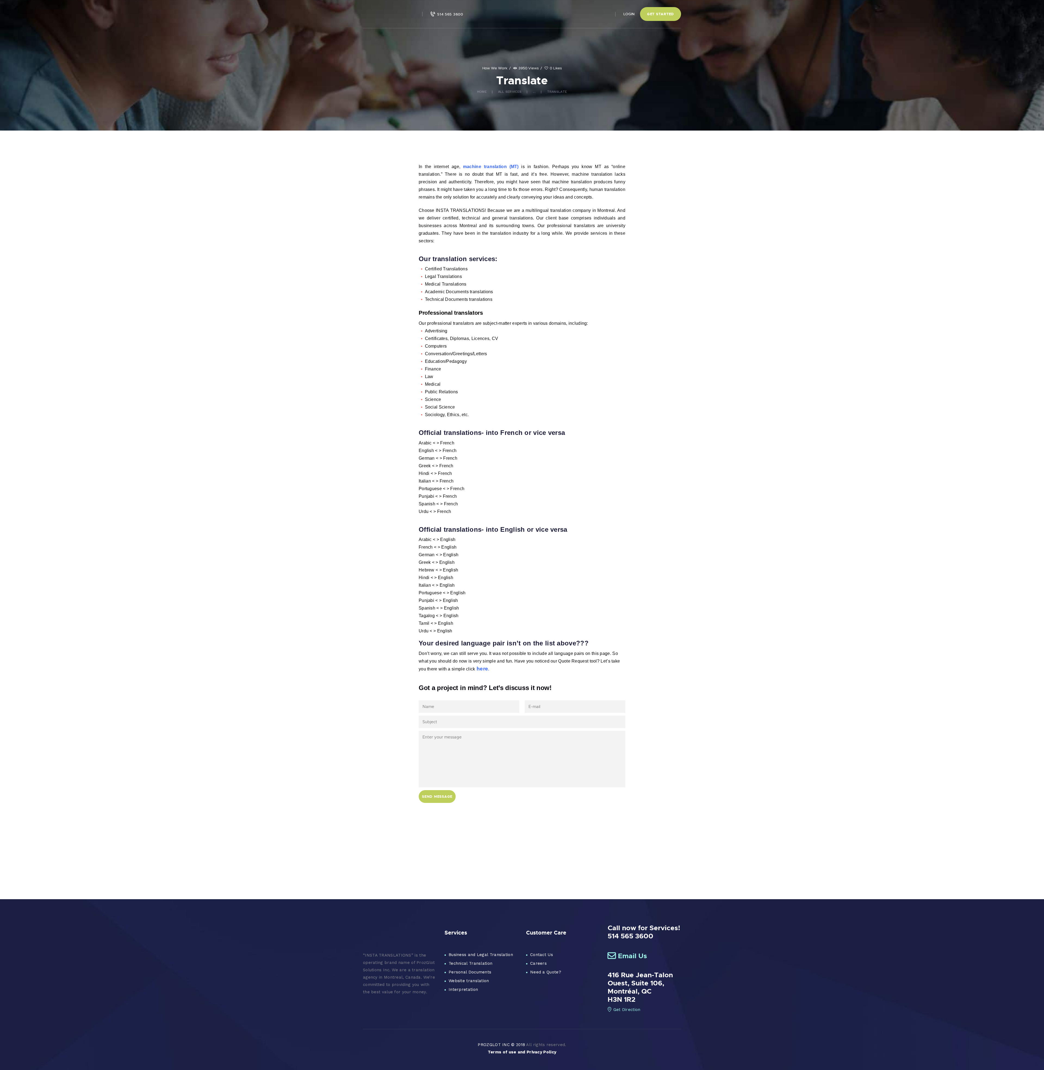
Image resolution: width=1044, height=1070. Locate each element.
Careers (538, 963)
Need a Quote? (545, 972)
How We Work (494, 68)
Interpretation (463, 989)
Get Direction (627, 1009)
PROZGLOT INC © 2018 (501, 1044)
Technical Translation (470, 963)
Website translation (469, 980)
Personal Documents (470, 972)
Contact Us (541, 954)
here (482, 669)
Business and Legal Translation (481, 954)
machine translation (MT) (491, 166)
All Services (510, 92)
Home (482, 92)
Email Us (632, 956)
